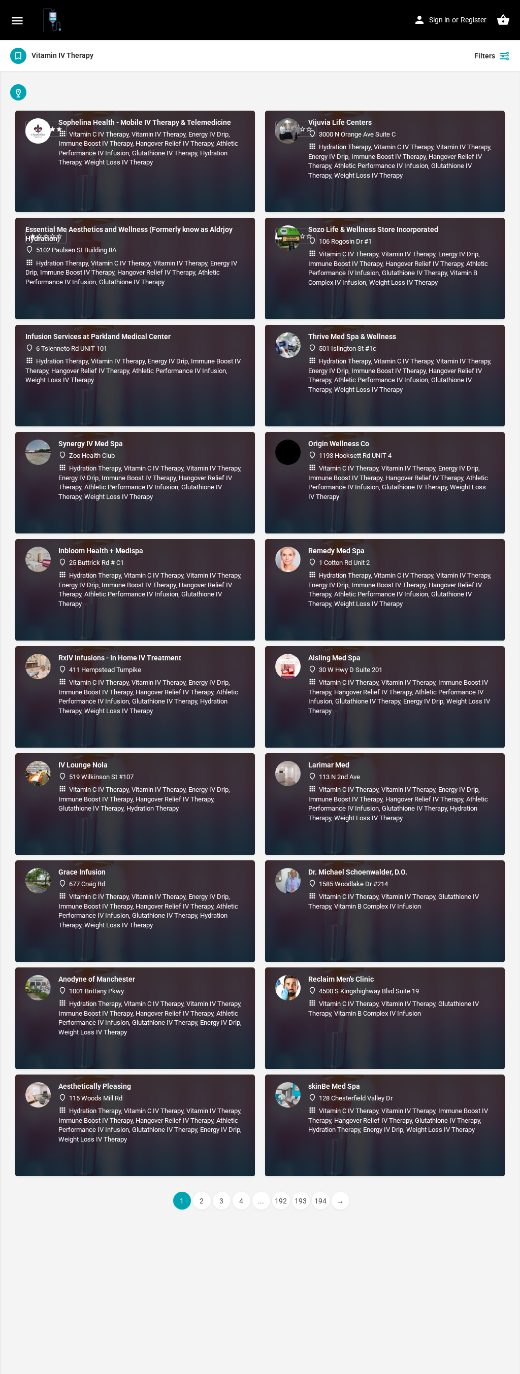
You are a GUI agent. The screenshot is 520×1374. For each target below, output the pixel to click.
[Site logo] (54, 20)
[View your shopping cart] (503, 19)
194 (320, 1201)
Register (473, 20)
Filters (484, 56)
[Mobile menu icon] (17, 20)
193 (301, 1201)
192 (281, 1201)
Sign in (439, 20)
